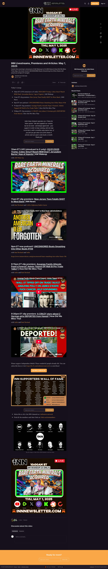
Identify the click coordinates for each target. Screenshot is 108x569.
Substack (92, 567)
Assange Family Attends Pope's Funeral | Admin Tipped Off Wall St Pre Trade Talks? (37, 266)
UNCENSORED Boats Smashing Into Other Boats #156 (47, 103)
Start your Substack (51, 567)
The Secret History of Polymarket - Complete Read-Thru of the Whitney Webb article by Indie (86, 94)
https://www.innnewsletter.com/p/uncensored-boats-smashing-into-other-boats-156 (38, 256)
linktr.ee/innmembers (48, 417)
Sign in (103, 3)
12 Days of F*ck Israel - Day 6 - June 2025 (86, 145)
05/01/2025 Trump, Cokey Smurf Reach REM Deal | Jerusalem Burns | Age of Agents (39, 93)
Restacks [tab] (21, 531)
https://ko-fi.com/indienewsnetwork (38, 366)
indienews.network (46, 414)
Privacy (15, 567)
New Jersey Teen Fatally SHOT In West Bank (45, 97)
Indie (28, 252)
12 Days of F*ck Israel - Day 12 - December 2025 (87, 101)
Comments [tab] (15, 531)
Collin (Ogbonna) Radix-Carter (36, 205)
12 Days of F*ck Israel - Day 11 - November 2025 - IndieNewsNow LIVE (87, 109)
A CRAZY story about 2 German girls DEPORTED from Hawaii (35, 315)
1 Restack (25, 520)
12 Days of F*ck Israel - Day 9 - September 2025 (86, 123)
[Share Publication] (88, 3)
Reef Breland (19, 205)
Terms (19, 567)
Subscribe (95, 3)
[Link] (9, 152)
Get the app (60, 567)
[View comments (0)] (100, 33)
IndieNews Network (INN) (21, 75)
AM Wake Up (19, 158)
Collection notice (24, 567)
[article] (84, 95)
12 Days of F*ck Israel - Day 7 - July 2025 (86, 138)
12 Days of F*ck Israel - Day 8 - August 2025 (86, 131)
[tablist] (18, 531)
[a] (54, 33)
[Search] (85, 3)
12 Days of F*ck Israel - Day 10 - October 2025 (87, 116)
